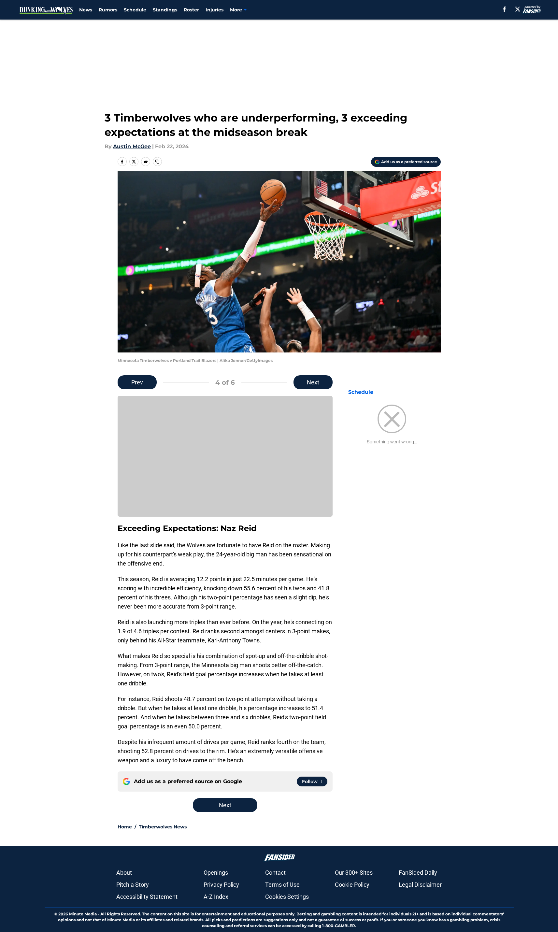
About (124, 872)
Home (125, 827)
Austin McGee (132, 146)
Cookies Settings (287, 896)
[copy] (157, 161)
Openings (216, 872)
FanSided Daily (418, 872)
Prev (137, 382)
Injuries (214, 10)
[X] (517, 9)
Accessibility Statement (147, 896)
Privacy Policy (221, 884)
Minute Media (83, 913)
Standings (165, 10)
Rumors (108, 10)
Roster (191, 10)
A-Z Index (216, 896)
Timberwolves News (163, 827)
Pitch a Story (132, 884)
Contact (275, 872)
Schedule (135, 10)
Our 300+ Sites (354, 872)
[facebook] (504, 9)
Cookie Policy (352, 884)
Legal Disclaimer (420, 884)
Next (313, 382)
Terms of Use (282, 884)
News (85, 10)
